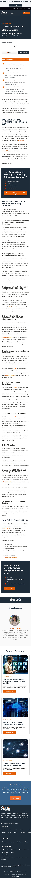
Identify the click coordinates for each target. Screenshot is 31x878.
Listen (9, 52)
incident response (6, 481)
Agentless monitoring (7, 337)
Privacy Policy (18, 865)
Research (26, 849)
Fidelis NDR (9, 831)
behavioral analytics (10, 375)
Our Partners (11, 823)
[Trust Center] (20, 874)
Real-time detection (13, 306)
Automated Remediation (11, 557)
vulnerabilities (5, 150)
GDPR (15, 387)
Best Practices (6, 23)
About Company (4, 823)
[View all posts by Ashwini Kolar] (15, 626)
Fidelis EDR (15, 831)
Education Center (13, 851)
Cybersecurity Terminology (5, 851)
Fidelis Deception (22, 831)
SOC (16, 416)
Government (12, 841)
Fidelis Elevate (4, 831)
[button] (29, 42)
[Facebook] (19, 599)
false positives (12, 463)
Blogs (20, 849)
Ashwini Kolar (15, 628)
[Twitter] (17, 599)
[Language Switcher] (29, 8)
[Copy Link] (11, 599)
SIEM (14, 368)
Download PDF (23, 52)
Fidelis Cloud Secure (7, 528)
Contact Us (16, 823)
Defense (4, 841)
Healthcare (19, 841)
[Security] (25, 874)
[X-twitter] (14, 876)
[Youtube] (18, 876)
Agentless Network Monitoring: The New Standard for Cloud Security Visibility (15, 681)
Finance (27, 841)
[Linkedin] (14, 599)
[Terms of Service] (14, 874)
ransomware (21, 140)
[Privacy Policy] (7, 874)
